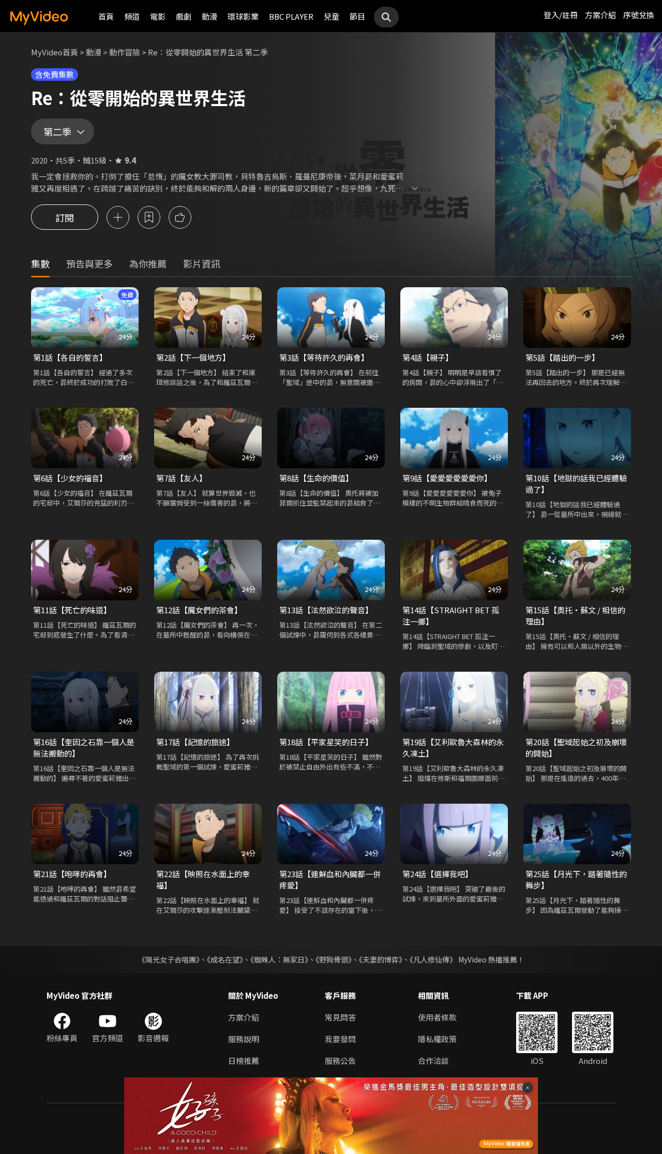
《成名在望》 (225, 959)
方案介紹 (600, 14)
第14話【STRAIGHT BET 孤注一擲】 (450, 615)
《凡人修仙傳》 (433, 959)
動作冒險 (124, 52)
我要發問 (340, 1038)
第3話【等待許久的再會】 (324, 357)
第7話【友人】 (181, 477)
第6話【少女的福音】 (70, 477)
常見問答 (340, 1017)
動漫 (209, 16)
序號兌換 (638, 14)
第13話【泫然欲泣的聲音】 (326, 609)
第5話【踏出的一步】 (562, 357)
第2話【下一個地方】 (193, 357)
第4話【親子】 (427, 357)
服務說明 (243, 1038)
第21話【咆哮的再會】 (72, 873)
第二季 (57, 131)
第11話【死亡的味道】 (72, 609)
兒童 (331, 16)
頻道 (132, 16)
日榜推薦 (243, 1060)
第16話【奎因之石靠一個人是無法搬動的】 (83, 747)
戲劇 (183, 16)
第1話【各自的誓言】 (70, 357)
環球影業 (243, 16)
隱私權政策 (437, 1038)
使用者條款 (437, 1017)
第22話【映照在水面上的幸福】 (203, 879)
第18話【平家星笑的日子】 (326, 741)
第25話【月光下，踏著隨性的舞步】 (576, 879)
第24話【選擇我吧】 (437, 873)
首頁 (106, 16)
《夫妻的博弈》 (380, 959)
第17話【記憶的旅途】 (195, 741)
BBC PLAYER (291, 16)
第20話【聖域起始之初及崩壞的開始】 (576, 747)
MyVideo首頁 (54, 52)
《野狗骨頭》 (333, 959)
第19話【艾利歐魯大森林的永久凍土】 (453, 747)
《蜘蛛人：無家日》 (279, 959)
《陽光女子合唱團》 (169, 959)
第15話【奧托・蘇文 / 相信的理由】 (575, 615)
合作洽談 (433, 1060)
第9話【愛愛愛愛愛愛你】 (447, 477)
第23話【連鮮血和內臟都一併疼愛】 (330, 879)
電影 (158, 16)
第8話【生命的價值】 (316, 477)
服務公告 (340, 1060)
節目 (357, 16)
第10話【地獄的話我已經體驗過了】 (576, 483)
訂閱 (64, 217)
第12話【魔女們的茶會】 (199, 609)
